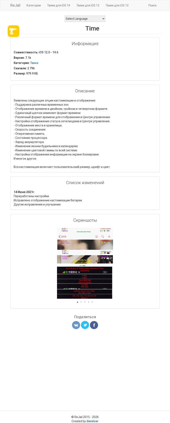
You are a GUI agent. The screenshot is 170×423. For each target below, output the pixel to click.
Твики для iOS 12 (117, 5)
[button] (109, 231)
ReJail (15, 5)
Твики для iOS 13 (87, 5)
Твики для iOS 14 (58, 5)
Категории (34, 5)
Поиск (152, 5)
